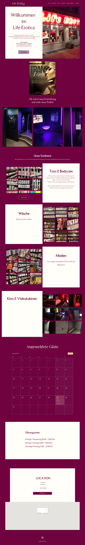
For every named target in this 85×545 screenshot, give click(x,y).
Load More (24, 197)
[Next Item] (78, 126)
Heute (70, 353)
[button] (16, 363)
